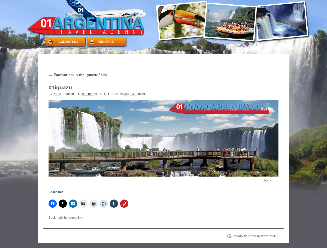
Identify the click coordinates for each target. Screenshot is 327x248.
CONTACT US (68, 42)
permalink (75, 217)
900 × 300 (130, 94)
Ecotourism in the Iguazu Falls (78, 75)
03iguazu (268, 180)
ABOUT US (106, 42)
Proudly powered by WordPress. (254, 236)
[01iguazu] (163, 138)
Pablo (57, 94)
